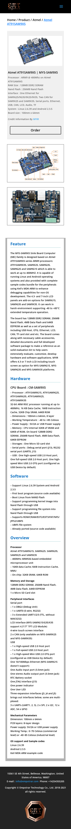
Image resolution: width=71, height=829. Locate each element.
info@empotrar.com (27, 781)
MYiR (36, 119)
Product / (25, 20)
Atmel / (38, 20)
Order (35, 130)
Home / (12, 20)
